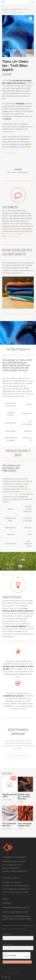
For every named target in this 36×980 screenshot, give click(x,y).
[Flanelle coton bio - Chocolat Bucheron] (25, 784)
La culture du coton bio (11, 882)
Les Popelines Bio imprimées (14, 862)
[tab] (18, 169)
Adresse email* (8, 944)
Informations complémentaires (18, 172)
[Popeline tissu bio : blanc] (9, 784)
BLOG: (17, 878)
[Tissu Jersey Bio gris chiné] (9, 813)
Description (18, 169)
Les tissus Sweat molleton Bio (14, 871)
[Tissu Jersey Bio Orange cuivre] (25, 813)
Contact (5, 899)
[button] (33, 2)
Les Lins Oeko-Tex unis (11, 865)
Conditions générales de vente (15, 912)
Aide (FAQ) (6, 903)
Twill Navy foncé (11, 234)
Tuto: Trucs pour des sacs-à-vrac (15, 892)
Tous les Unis (15, 9)
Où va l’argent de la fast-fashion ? (16, 889)
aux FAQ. (27, 396)
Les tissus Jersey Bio (10, 868)
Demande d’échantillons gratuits (16, 908)
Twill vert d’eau (27, 234)
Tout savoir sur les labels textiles (15, 886)
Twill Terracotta (12, 236)
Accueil (5, 9)
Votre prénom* (8, 934)
